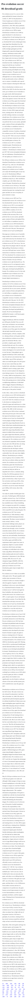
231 (23, 994)
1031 (7, 992)
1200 (3, 996)
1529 (19, 990)
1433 (3, 985)
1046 (7, 983)
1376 (23, 996)
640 (19, 983)
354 (11, 992)
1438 (8, 987)
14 (2, 994)
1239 (19, 994)
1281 (15, 996)
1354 (11, 994)
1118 (15, 990)
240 (23, 983)
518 (22, 987)
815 (11, 990)
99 (23, 990)
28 (2, 983)
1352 (12, 985)
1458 (8, 985)
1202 (11, 983)
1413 (12, 989)
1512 (7, 990)
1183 (15, 983)
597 (23, 985)
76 (7, 996)
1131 (20, 989)
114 (16, 989)
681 (15, 992)
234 (19, 996)
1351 (3, 987)
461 (3, 990)
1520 (23, 992)
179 (19, 987)
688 (3, 992)
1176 (7, 994)
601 (19, 992)
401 (19, 985)
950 (12, 987)
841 (24, 989)
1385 (3, 989)
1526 (8, 989)
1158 (11, 996)
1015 (15, 994)
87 (15, 985)
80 (15, 987)
